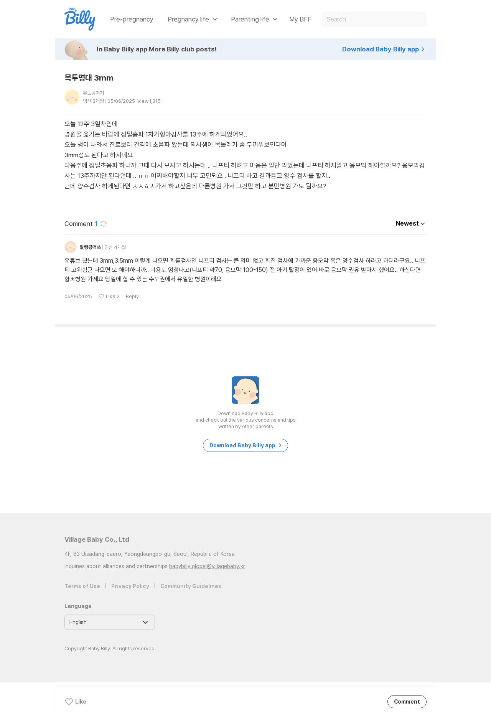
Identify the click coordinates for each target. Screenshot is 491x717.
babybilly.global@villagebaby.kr (207, 566)
